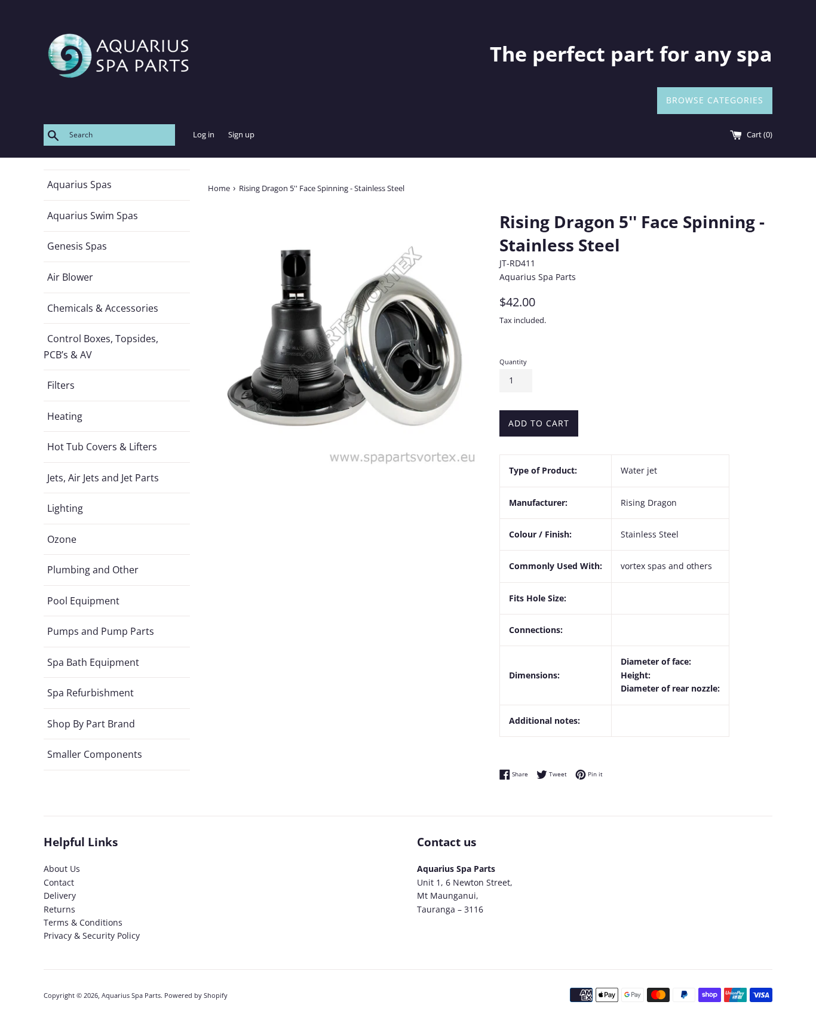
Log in (203, 135)
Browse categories (714, 100)
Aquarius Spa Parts (131, 995)
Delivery (60, 895)
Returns (59, 909)
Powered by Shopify (196, 995)
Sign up (241, 135)
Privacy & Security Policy (92, 935)
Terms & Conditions (83, 922)
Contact (59, 882)
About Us (62, 868)
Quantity (513, 361)
